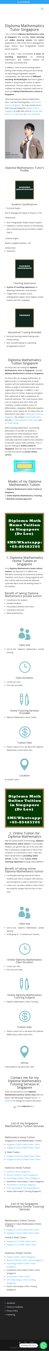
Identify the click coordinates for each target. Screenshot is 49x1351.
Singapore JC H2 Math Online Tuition (21, 1244)
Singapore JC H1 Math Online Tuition (21, 1241)
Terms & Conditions (15, 1307)
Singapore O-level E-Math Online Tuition (23, 1230)
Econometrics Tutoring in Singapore (21, 1185)
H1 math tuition (31, 420)
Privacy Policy (12, 1311)
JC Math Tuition (12, 1152)
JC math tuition (18, 420)
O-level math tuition (33, 417)
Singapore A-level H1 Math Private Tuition (24, 1156)
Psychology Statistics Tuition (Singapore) (23, 1178)
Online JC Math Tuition (15, 1237)
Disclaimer (11, 1303)
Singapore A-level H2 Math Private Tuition (24, 1159)
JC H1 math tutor (17, 114)
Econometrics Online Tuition (18, 1276)
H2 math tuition (11, 423)
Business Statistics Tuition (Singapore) (22, 1175)
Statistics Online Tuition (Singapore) (21, 1257)
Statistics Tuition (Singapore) (18, 1171)
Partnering (11, 1314)
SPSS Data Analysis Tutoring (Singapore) (23, 1188)
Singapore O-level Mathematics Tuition (23, 1140)
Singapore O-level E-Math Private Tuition (23, 1144)
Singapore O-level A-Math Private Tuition (23, 1148)
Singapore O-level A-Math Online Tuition (23, 1233)
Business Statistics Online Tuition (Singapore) (25, 1260)
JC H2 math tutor (33, 114)
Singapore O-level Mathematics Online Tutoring (23, 1225)
